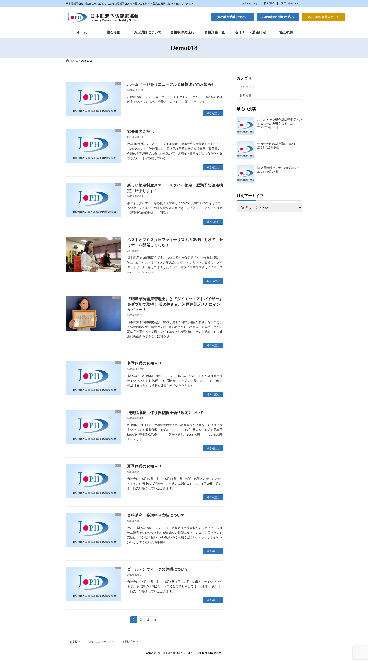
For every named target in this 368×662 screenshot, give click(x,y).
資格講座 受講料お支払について (156, 515)
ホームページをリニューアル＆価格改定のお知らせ (171, 84)
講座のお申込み (290, 3)
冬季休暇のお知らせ (144, 363)
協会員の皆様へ (140, 131)
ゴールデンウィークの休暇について (157, 569)
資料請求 (269, 3)
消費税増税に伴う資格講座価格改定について (165, 412)
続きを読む (213, 113)
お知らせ (246, 95)
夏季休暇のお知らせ (144, 466)
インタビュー (248, 87)
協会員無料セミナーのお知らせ (278, 167)
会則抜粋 (75, 641)
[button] (232, 17)
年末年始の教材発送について (276, 143)
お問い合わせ (249, 3)
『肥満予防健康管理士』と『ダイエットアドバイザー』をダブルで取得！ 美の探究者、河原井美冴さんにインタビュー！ (175, 304)
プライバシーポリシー (101, 641)
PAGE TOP (355, 638)
